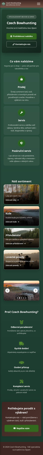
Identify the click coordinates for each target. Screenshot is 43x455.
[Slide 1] (17, 298)
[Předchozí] (7, 290)
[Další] (35, 290)
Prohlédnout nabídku (23, 36)
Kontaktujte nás (22, 44)
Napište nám (23, 428)
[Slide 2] (19, 298)
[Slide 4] (23, 298)
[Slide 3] (21, 298)
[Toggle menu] (38, 4)
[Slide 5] (25, 298)
